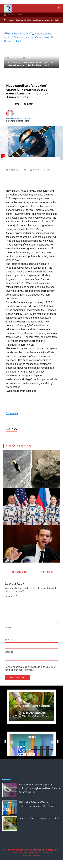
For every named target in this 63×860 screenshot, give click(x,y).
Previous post (18, 571)
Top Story (11, 429)
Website (9, 652)
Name (9, 627)
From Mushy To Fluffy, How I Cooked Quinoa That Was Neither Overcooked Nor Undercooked (31, 64)
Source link (12, 413)
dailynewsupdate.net (20, 118)
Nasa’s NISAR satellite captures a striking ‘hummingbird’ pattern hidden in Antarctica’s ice (40, 788)
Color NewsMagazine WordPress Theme (35, 851)
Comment (11, 596)
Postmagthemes (31, 855)
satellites (50, 206)
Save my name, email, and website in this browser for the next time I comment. (30, 668)
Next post (47, 571)
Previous (4, 741)
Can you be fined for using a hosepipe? (31, 705)
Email (8, 639)
